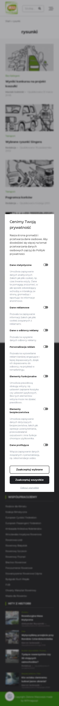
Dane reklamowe (19, 307)
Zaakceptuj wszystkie (29, 479)
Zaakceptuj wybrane (29, 469)
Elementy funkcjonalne (23, 376)
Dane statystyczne (21, 265)
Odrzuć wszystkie (29, 487)
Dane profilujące (19, 445)
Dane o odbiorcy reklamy (24, 330)
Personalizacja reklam (22, 347)
